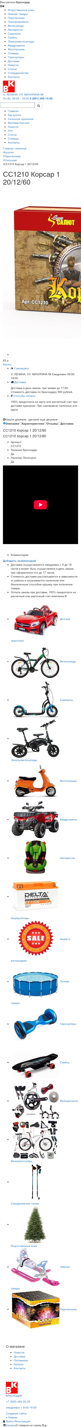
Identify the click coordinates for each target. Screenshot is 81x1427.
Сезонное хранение (21, 119)
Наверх (12, 1417)
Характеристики (33, 423)
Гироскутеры (68, 1024)
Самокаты (66, 700)
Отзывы (52, 423)
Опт (10, 130)
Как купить (14, 115)
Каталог (19, 1364)
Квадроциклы (68, 819)
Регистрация (22, 1421)
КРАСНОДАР (14, 1396)
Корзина (11, 1425)
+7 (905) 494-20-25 (18, 1401)
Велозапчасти (69, 1101)
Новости (13, 127)
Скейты (64, 1062)
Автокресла (67, 858)
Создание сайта (16, 1413)
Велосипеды (68, 661)
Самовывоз (21, 368)
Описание (12, 423)
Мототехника (68, 781)
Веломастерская (18, 123)
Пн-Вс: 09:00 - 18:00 (16, 98)
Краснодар (23, 2)
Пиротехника (68, 1309)
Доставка (20, 382)
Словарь (13, 138)
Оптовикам (21, 1360)
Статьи (12, 134)
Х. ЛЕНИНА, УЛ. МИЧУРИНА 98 (23, 94)
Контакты (14, 142)
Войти (10, 1421)
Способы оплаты (24, 396)
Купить (7, 364)
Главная (13, 111)
